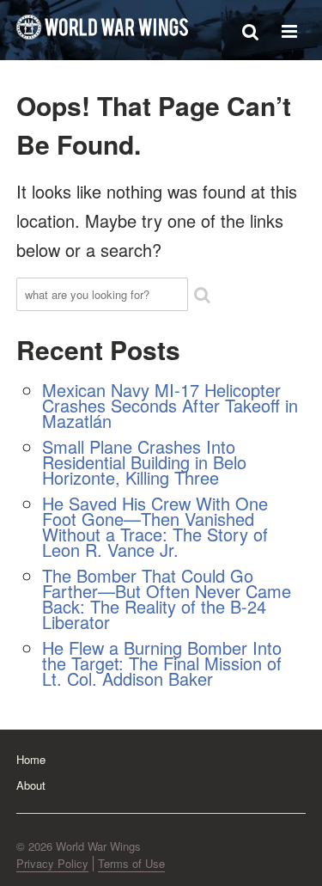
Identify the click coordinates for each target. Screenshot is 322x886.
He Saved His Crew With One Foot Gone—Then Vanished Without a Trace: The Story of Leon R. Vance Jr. (155, 526)
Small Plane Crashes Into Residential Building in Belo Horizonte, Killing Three (144, 462)
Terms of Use (131, 863)
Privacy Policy (52, 863)
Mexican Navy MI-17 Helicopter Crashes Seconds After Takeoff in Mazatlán (170, 405)
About (31, 785)
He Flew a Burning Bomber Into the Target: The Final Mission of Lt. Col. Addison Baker (162, 663)
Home (31, 759)
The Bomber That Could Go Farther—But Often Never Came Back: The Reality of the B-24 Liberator (166, 598)
